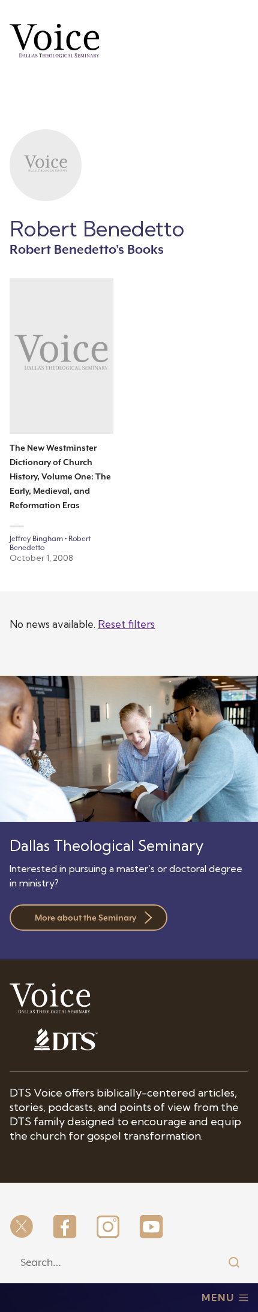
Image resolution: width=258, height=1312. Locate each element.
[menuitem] (22, 1227)
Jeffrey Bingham (36, 538)
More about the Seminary (85, 917)
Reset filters (126, 624)
